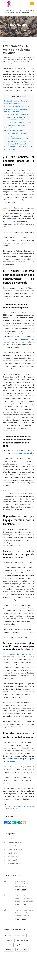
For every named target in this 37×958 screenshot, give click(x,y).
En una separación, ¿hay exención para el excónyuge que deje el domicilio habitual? (19, 141)
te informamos (13, 863)
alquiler (10, 839)
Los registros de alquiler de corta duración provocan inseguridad (24, 912)
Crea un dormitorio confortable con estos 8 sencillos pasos (23, 883)
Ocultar (23, 97)
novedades (12, 860)
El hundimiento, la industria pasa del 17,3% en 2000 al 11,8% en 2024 (24, 898)
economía (11, 846)
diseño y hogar (13, 842)
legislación (12, 856)
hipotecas (11, 853)
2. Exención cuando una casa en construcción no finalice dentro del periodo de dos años (19, 122)
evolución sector (14, 849)
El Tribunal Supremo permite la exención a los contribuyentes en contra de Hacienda (16, 109)
